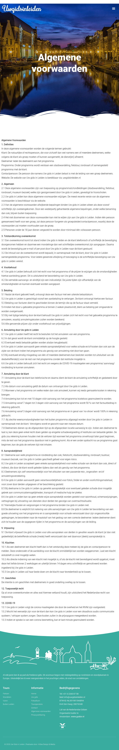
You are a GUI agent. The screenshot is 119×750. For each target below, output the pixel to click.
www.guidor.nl (77, 716)
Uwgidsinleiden (22, 8)
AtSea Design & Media (46, 744)
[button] (113, 8)
